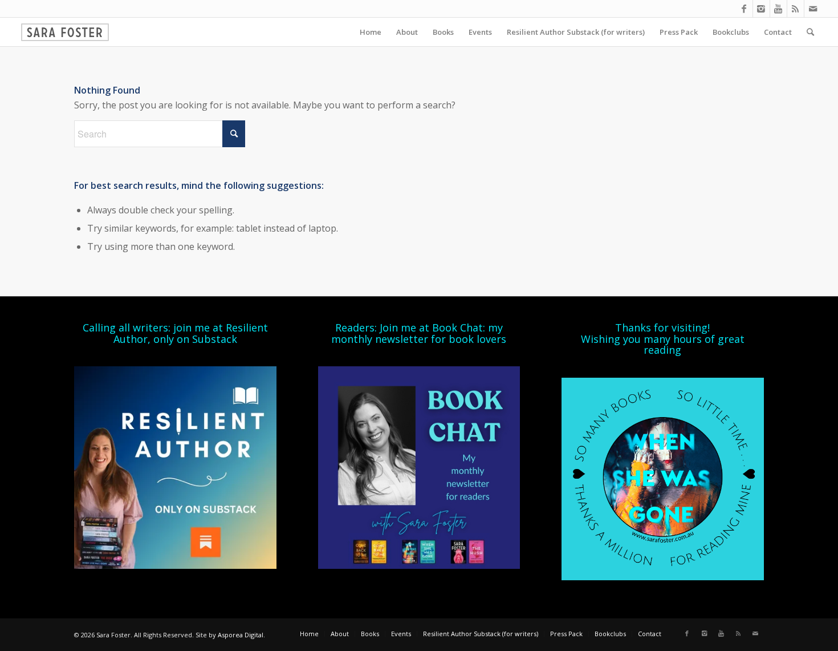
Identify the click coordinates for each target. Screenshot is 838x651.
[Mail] (812, 8)
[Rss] (795, 8)
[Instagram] (761, 8)
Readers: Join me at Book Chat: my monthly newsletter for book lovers (418, 333)
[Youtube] (778, 8)
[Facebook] (744, 8)
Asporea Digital (240, 634)
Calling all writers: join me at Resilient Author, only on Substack (175, 333)
